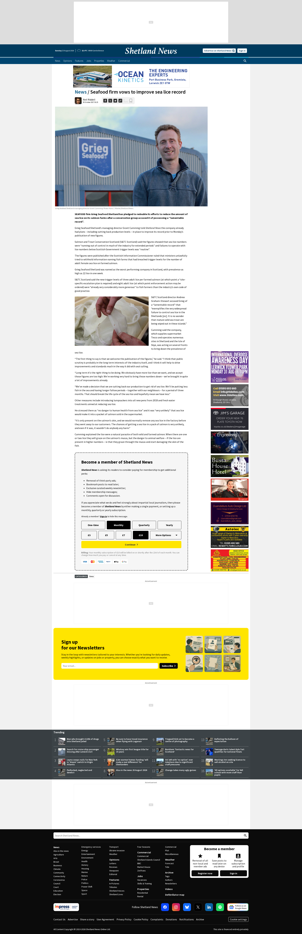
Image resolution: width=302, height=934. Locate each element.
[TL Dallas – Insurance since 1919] (230, 395)
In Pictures (114, 883)
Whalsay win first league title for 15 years (132, 750)
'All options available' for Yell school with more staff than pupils (228, 772)
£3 (89, 535)
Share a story (87, 919)
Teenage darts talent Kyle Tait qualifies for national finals (229, 750)
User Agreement (105, 919)
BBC (139, 863)
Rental (140, 896)
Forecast (169, 863)
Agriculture (58, 854)
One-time (93, 525)
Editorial (113, 874)
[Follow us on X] (198, 907)
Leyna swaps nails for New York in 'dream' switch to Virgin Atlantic (82, 762)
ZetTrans (141, 870)
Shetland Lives (116, 894)
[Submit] (245, 835)
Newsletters (171, 883)
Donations (171, 919)
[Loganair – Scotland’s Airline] (230, 490)
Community (58, 872)
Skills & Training (144, 883)
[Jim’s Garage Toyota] (230, 419)
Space (84, 890)
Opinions (114, 859)
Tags (167, 876)
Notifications (186, 919)
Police (84, 879)
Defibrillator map (174, 894)
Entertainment (88, 854)
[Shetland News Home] (151, 56)
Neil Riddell (89, 99)
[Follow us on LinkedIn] (209, 907)
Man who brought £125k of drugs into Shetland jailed (83, 740)
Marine (84, 872)
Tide (167, 867)
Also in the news (61, 851)
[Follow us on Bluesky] (187, 907)
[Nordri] (230, 442)
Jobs (140, 876)
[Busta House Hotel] (230, 466)
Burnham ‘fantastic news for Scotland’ (179, 750)
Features (114, 879)
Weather (113, 854)
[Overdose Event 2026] (230, 352)
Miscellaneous (172, 854)
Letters (112, 863)
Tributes (113, 887)
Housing (85, 868)
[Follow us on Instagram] (176, 907)
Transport (113, 846)
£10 (141, 535)
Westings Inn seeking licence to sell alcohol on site (229, 760)
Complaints (157, 919)
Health (84, 861)
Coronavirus (59, 879)
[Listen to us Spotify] (220, 907)
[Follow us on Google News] (238, 907)
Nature (84, 875)
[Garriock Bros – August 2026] (230, 560)
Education (58, 890)
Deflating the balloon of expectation (226, 740)
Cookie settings (238, 919)
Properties (143, 889)
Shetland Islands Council (148, 859)
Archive (169, 872)
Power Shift (86, 886)
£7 (123, 535)
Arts (55, 858)
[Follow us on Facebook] (165, 907)
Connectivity (59, 876)
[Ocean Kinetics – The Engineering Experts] (131, 77)
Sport (84, 893)
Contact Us (59, 919)
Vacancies (142, 879)
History (84, 865)
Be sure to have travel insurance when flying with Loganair (132, 740)
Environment (87, 857)
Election (57, 894)
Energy (84, 850)
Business (57, 865)
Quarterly (144, 525)
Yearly (169, 525)
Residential (142, 892)
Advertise (73, 919)
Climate (57, 869)
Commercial (144, 852)
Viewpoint (114, 870)
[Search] (245, 61)
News (81, 92)
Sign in (242, 50)
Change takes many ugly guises (180, 770)
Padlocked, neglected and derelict (79, 771)
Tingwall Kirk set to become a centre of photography (179, 740)
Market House (143, 867)
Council (56, 883)
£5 (106, 535)
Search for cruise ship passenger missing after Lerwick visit (83, 750)
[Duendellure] (230, 513)
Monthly (118, 525)
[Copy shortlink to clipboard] (120, 101)
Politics (84, 883)
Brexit (56, 861)
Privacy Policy (124, 919)
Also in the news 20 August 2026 (131, 770)
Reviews (113, 867)
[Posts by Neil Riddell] (78, 100)
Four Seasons (143, 846)
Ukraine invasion (117, 850)
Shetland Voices (116, 890)
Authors (169, 879)
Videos (169, 889)
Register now (205, 873)
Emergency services (91, 846)
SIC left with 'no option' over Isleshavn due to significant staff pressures (179, 762)
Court (56, 887)
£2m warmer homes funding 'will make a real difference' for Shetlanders (132, 762)
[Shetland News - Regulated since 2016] (66, 907)
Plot (167, 850)
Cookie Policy (141, 919)
